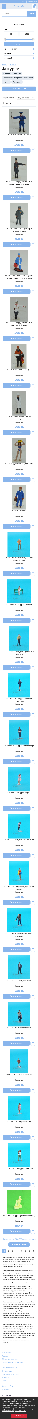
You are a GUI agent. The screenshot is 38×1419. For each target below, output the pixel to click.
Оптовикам (7, 1371)
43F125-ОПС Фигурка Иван (19, 1028)
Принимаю (19, 1416)
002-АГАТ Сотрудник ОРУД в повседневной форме (19, 183)
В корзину (18, 150)
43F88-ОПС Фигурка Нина (19, 1122)
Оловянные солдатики (12, 1362)
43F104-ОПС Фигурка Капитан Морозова (19, 700)
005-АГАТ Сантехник (19, 511)
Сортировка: (8, 98)
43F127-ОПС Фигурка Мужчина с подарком (19, 653)
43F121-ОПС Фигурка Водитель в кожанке (19, 935)
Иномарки (7, 1353)
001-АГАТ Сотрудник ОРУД (19, 135)
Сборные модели (10, 1359)
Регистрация (32, 2)
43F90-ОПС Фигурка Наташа (19, 605)
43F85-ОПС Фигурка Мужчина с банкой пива (19, 559)
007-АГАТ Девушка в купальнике (19, 464)
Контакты (6, 1389)
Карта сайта (7, 1386)
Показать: (7, 103)
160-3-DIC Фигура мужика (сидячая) (19, 1216)
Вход (23, 2)
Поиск (31, 14)
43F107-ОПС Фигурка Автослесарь (19, 746)
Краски (5, 1356)
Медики (6, 82)
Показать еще (19, 1245)
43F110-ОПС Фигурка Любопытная (19, 840)
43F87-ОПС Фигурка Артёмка (19, 1075)
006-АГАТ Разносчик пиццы (19, 370)
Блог (4, 1381)
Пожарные (17, 82)
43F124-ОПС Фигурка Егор (19, 981)
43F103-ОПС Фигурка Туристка (19, 1169)
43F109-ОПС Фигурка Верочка (19, 793)
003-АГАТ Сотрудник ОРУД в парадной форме (19, 324)
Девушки (17, 73)
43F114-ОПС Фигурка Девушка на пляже (19, 888)
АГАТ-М (19, 6)
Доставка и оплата (10, 1374)
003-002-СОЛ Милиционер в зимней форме (19, 230)
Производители (9, 1368)
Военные (6, 73)
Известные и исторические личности (18, 78)
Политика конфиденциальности (14, 1411)
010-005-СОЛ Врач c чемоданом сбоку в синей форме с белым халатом (19, 277)
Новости (6, 1377)
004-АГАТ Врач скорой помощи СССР (19, 418)
